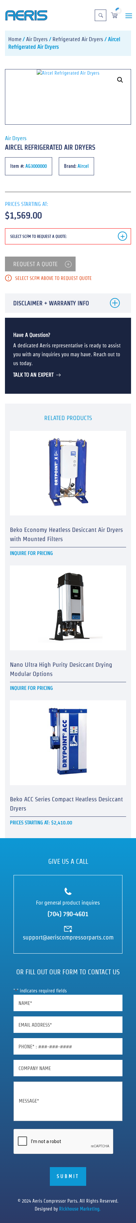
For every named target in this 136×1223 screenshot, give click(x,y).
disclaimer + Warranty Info (51, 303)
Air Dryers (37, 39)
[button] (120, 80)
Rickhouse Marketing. (80, 1208)
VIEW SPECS (64, 434)
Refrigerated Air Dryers (77, 39)
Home (14, 39)
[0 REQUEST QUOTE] (114, 11)
